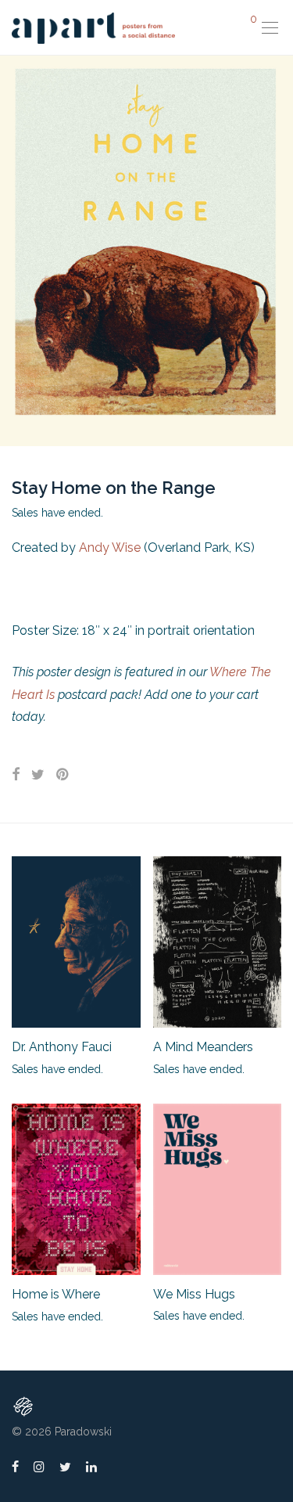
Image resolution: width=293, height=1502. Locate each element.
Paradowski (83, 1431)
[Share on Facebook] (16, 775)
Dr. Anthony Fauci (62, 1046)
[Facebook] (15, 1466)
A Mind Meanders (203, 1046)
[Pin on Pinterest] (63, 775)
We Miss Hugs (194, 1294)
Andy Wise (110, 547)
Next (278, 250)
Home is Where (56, 1294)
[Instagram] (39, 1466)
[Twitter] (65, 1466)
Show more (33, 1068)
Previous (15, 250)
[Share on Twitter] (38, 775)
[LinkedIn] (92, 1466)
